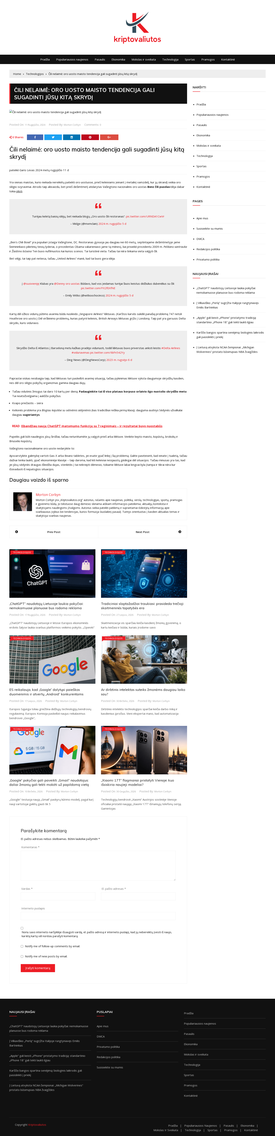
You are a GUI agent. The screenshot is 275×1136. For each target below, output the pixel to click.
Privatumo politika (207, 259)
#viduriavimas (80, 352)
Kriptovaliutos (37, 1124)
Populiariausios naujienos (72, 59)
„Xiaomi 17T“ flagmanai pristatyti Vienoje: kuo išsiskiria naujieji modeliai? (137, 782)
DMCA (200, 239)
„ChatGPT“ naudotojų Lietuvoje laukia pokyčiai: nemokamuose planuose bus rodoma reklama (46, 606)
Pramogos (208, 59)
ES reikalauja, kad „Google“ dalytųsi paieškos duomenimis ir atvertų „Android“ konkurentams (46, 691)
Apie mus (202, 218)
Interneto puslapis (33, 908)
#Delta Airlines (170, 348)
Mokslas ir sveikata (144, 59)
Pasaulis (100, 59)
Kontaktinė (228, 59)
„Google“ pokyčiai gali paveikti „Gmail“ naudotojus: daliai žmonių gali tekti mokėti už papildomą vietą (49, 782)
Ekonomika (118, 59)
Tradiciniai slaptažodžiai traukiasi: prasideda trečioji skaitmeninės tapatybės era (142, 606)
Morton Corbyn (72, 124)
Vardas (27, 888)
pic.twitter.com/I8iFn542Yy (107, 352)
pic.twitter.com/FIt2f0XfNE (98, 288)
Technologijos (22, 552)
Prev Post (53, 532)
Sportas (190, 59)
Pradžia (45, 59)
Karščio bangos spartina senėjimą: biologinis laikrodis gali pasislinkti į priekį (230, 335)
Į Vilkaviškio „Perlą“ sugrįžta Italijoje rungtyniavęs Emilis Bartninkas (227, 305)
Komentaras (30, 847)
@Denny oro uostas (67, 283)
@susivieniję (31, 283)
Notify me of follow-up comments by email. (52, 946)
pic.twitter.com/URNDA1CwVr (145, 216)
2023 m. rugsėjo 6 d (119, 360)
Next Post (142, 532)
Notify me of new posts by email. (46, 956)
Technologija (170, 59)
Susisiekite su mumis (209, 228)
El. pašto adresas (114, 888)
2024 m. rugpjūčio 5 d (112, 223)
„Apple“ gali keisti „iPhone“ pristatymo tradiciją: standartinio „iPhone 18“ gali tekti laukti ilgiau (226, 320)
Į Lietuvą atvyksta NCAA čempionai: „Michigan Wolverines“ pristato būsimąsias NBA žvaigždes (227, 349)
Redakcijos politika (208, 249)
